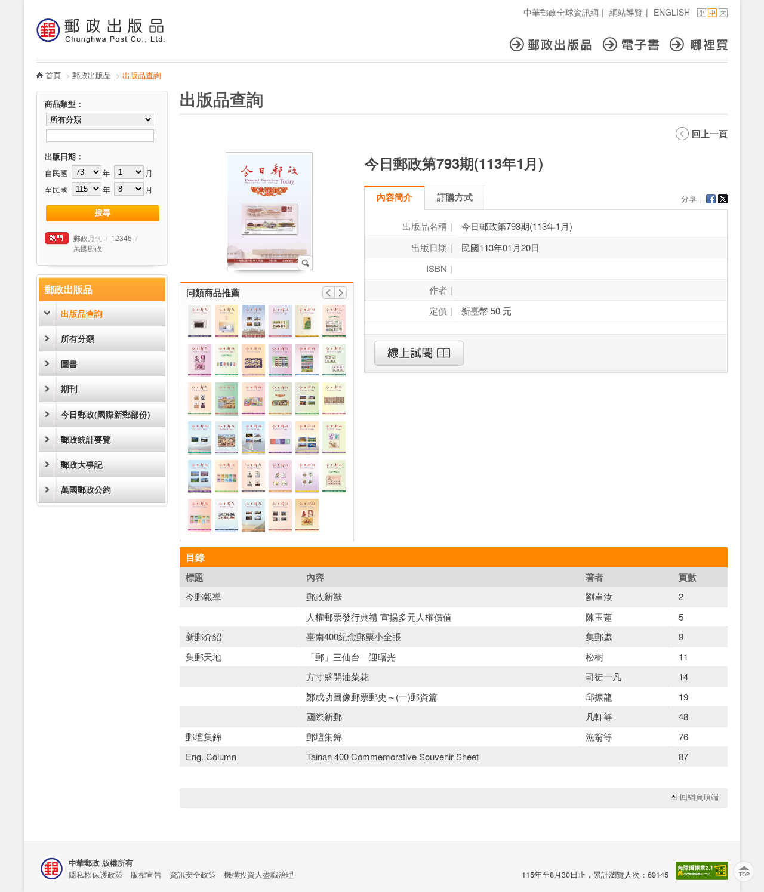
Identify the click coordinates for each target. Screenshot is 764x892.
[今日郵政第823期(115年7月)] (226, 399)
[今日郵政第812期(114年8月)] (334, 399)
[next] (340, 292)
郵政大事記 (82, 464)
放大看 (305, 262)
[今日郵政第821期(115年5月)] (253, 321)
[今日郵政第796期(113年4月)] (280, 438)
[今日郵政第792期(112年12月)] (226, 476)
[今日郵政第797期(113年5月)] (199, 438)
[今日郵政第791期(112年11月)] (334, 438)
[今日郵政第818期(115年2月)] (280, 399)
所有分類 (77, 338)
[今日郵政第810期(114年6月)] (199, 399)
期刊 (69, 388)
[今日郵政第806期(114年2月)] (280, 360)
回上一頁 (710, 133)
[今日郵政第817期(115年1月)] (280, 476)
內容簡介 (394, 196)
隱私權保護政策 (96, 874)
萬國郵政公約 (86, 489)
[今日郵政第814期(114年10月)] (253, 476)
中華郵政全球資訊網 (561, 12)
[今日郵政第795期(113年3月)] (226, 360)
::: (40, 6)
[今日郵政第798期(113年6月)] (253, 399)
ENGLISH (672, 12)
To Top (744, 872)
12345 (121, 238)
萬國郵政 (87, 248)
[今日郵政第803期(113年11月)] (199, 360)
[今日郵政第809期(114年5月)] (253, 515)
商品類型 (60, 103)
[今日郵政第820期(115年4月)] (280, 321)
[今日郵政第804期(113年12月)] (307, 399)
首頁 (53, 75)
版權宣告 (146, 874)
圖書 (69, 363)
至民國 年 (77, 189)
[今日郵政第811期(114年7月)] (226, 515)
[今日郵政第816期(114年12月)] (307, 515)
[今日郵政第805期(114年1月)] (280, 515)
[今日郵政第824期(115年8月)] (253, 360)
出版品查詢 (82, 313)
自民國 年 (77, 172)
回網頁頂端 (699, 797)
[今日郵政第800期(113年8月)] (307, 360)
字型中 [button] (712, 12)
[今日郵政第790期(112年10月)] (199, 515)
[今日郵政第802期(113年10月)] (199, 476)
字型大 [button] (723, 12)
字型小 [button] (701, 12)
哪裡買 (699, 44)
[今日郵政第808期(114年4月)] (199, 321)
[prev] (328, 292)
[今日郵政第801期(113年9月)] (307, 438)
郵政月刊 (87, 238)
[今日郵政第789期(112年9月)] (253, 438)
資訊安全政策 (193, 874)
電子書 (636, 44)
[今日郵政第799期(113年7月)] (307, 321)
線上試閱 (419, 353)
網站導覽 (626, 12)
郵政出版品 (556, 44)
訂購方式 (455, 196)
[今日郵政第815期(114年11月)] (226, 438)
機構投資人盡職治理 (259, 874)
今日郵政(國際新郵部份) (105, 414)
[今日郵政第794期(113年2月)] (307, 476)
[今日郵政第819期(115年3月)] (334, 321)
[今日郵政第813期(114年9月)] (334, 360)
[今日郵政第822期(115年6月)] (226, 321)
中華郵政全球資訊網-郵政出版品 (100, 30)
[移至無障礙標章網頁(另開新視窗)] (702, 876)
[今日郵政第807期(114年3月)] (334, 476)
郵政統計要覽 (86, 439)
